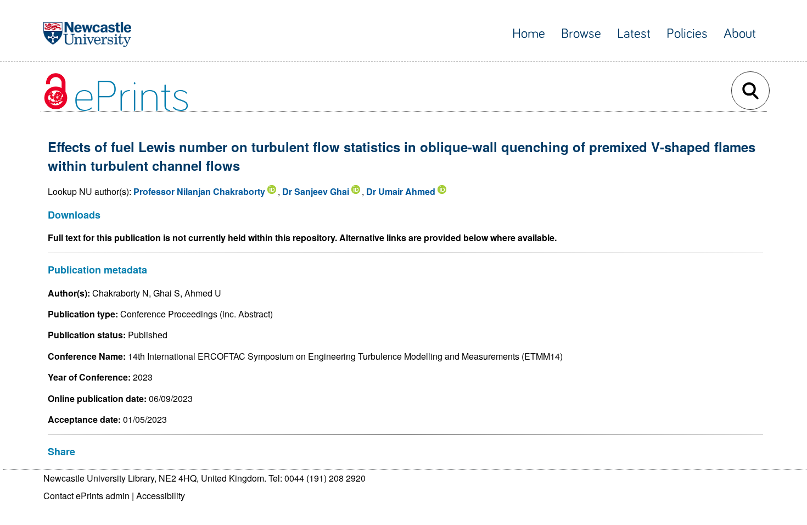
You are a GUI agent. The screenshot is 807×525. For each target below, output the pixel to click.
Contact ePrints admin (86, 495)
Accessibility (160, 495)
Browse (581, 34)
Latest (634, 34)
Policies (687, 34)
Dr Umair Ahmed (400, 191)
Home (528, 34)
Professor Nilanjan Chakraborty (199, 191)
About (740, 34)
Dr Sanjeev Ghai (315, 191)
